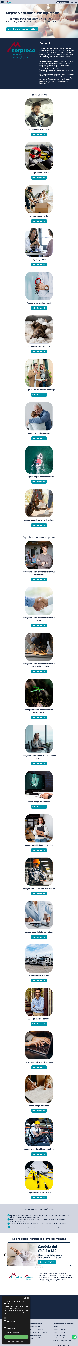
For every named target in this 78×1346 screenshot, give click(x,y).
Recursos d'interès (35, 1324)
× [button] (28, 1298)
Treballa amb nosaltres (36, 1326)
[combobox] (25, 1298)
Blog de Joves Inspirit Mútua (38, 1332)
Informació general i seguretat (63, 1324)
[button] (16, 1341)
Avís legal (56, 1326)
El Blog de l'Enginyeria (36, 1329)
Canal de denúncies (59, 1338)
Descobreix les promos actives (22, 29)
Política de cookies (59, 1332)
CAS (76, 2)
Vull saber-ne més (39, 134)
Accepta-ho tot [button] (16, 1337)
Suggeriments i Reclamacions (38, 1338)
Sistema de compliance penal (62, 1341)
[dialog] (16, 1320)
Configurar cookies (59, 1335)
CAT (72, 2)
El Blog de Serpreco (35, 1335)
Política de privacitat (59, 1329)
